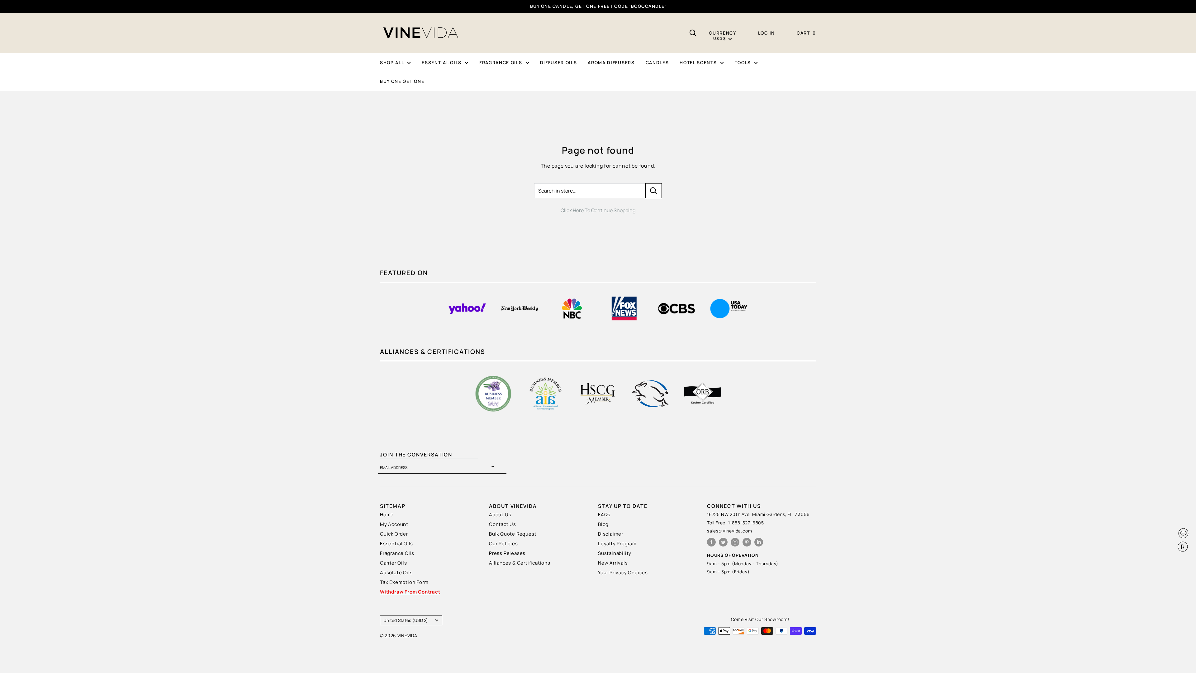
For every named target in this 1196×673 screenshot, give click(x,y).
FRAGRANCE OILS (500, 62)
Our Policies (503, 543)
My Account (394, 524)
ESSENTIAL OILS (442, 62)
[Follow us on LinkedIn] (758, 542)
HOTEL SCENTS (698, 62)
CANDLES (657, 62)
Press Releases (507, 553)
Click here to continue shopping (598, 210)
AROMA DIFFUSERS (611, 62)
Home (387, 514)
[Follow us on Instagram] (735, 542)
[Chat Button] (1183, 533)
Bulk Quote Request (512, 534)
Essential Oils (396, 543)
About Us (500, 514)
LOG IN (766, 33)
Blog (603, 524)
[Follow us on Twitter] (723, 542)
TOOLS (743, 62)
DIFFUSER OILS (558, 62)
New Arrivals (613, 563)
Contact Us (502, 524)
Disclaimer (610, 534)
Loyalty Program (617, 543)
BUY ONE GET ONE (402, 81)
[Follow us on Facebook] (711, 542)
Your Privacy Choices (623, 572)
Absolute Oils (396, 572)
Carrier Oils (393, 563)
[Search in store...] (653, 190)
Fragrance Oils (397, 553)
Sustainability (614, 553)
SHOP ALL (392, 62)
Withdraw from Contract (410, 592)
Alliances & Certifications (519, 563)
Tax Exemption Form (404, 582)
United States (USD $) (405, 620)
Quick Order (394, 534)
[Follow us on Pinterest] (747, 542)
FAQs (604, 514)
